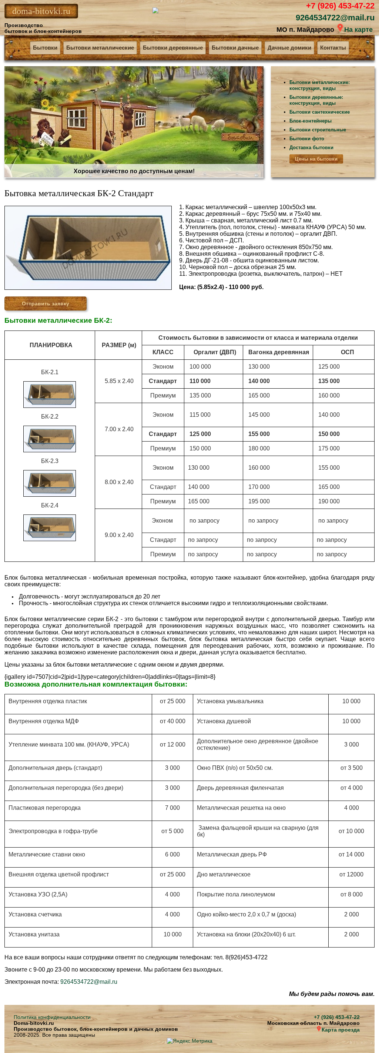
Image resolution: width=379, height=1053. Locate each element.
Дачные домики (289, 47)
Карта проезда (341, 1030)
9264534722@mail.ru (335, 17)
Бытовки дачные (235, 47)
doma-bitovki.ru (41, 11)
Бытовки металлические (100, 47)
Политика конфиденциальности (52, 1017)
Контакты (333, 47)
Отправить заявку (45, 303)
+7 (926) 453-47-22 (340, 5)
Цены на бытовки (316, 159)
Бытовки (45, 47)
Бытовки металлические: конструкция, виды (319, 85)
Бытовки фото (306, 138)
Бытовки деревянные (173, 47)
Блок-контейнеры (310, 121)
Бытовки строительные (317, 130)
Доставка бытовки (311, 147)
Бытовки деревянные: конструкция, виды (316, 100)
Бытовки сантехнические (319, 112)
